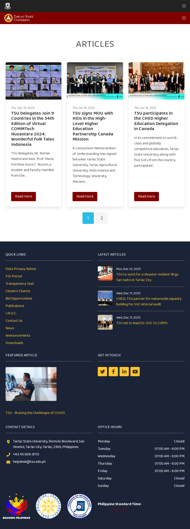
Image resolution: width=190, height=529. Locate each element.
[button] (184, 6)
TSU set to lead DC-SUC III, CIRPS (142, 323)
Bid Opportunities (19, 298)
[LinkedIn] (124, 371)
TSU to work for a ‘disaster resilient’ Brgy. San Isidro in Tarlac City (147, 277)
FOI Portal (14, 276)
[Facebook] (113, 371)
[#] (135, 371)
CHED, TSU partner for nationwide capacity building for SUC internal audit (149, 301)
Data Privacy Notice (21, 269)
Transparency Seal (20, 284)
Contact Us (14, 321)
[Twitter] (102, 371)
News (10, 328)
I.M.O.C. (11, 313)
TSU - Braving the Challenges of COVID (35, 413)
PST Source (119, 510)
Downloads (14, 343)
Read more (23, 196)
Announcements (18, 335)
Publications (15, 306)
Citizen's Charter (18, 291)
